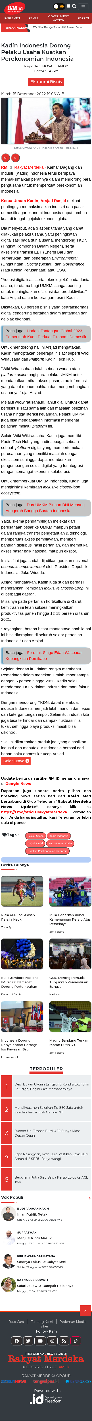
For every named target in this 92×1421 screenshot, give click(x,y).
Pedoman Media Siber (63, 1324)
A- (15, 158)
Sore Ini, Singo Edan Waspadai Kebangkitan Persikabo (44, 655)
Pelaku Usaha (36, 836)
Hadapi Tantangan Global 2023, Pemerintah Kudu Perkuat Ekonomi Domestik (46, 334)
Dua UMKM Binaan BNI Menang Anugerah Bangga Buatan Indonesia (45, 508)
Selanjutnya (13, 761)
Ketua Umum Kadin (19, 201)
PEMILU (34, 18)
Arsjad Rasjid (53, 201)
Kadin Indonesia (58, 836)
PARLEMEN (12, 18)
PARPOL (84, 18)
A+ (6, 158)
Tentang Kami (42, 1322)
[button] (68, 6)
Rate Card (16, 1322)
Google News (18, 784)
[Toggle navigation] (83, 6)
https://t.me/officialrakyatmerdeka (34, 812)
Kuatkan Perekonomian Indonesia (47, 851)
